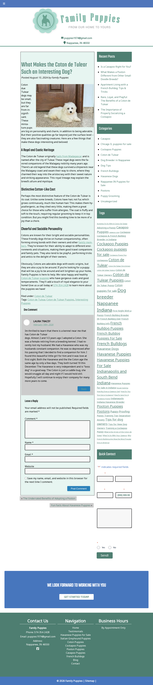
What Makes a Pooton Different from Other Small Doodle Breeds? (116, 75)
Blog (75, 660)
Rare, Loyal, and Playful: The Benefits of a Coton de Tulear (115, 100)
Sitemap (89, 680)
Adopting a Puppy (106, 227)
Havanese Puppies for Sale (76, 635)
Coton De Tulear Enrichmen (119, 266)
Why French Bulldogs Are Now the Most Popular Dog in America (114, 439)
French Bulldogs (110, 171)
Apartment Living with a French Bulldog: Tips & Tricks (114, 88)
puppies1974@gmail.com (78, 38)
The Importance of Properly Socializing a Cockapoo (113, 113)
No (114, 547)
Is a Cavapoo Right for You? (116, 66)
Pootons (105, 190)
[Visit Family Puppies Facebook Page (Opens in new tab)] (37, 648)
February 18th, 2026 (43, 324)
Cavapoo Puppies (75, 652)
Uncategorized (109, 201)
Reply (84, 388)
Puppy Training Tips (107, 415)
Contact (75, 663)
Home (75, 627)
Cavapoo (105, 138)
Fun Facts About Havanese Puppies (70, 505)
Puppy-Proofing (120, 411)
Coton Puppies (75, 642)
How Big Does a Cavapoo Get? (108, 391)
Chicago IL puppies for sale (116, 144)
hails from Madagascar (69, 156)
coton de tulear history (106, 270)
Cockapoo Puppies (111, 149)
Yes (103, 547)
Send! (105, 555)
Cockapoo (125, 232)
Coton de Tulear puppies (35, 278)
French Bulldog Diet (110, 318)
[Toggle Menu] (4, 3)
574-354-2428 (61, 285)
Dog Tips (106, 165)
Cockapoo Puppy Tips (118, 255)
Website (29, 466)
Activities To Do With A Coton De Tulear (112, 224)
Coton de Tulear (43, 296)
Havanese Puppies (114, 354)
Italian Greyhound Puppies (75, 638)
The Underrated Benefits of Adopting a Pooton (49, 498)
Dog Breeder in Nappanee (115, 160)
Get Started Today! (76, 596)
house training (122, 388)
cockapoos (102, 260)
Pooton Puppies (110, 406)
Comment (31, 418)
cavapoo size (114, 232)
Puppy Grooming (110, 196)
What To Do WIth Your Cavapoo (115, 435)
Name (29, 442)
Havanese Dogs (109, 176)
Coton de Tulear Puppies (60, 299)
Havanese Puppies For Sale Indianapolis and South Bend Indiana (113, 371)
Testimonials (75, 631)
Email (29, 454)
